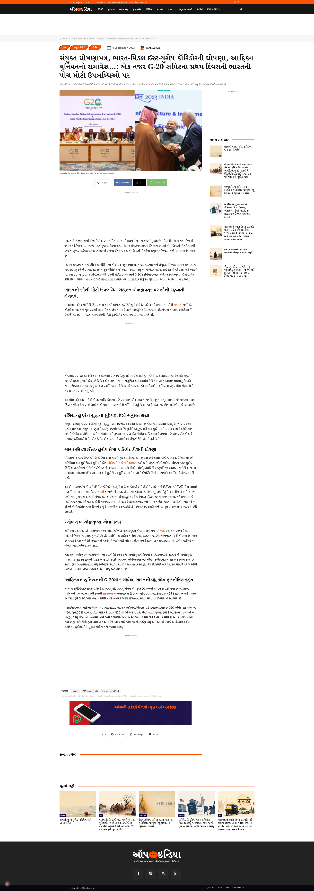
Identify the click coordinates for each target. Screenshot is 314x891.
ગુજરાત (63, 815)
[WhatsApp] (242, 2)
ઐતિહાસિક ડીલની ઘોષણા (122, 463)
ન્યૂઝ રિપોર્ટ (79, 47)
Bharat (75, 691)
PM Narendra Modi (110, 691)
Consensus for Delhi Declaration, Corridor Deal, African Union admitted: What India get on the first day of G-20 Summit (112, 696)
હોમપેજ (62, 38)
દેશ (69, 38)
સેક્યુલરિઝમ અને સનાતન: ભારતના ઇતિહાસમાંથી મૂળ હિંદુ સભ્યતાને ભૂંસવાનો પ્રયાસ (239, 190)
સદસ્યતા (108, 593)
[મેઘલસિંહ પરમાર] (143, 47)
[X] (239, 2)
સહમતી (178, 305)
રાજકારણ (143, 815)
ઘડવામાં (100, 492)
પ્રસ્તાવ (150, 612)
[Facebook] (231, 2)
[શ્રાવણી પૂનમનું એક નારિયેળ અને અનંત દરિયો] (216, 151)
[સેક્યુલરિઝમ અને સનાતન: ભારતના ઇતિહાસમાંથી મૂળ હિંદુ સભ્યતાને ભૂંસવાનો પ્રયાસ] (216, 191)
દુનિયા (181, 815)
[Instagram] (235, 2)
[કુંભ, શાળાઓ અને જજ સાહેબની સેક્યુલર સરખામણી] (216, 254)
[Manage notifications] (7, 883)
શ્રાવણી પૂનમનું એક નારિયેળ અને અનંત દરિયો (237, 148)
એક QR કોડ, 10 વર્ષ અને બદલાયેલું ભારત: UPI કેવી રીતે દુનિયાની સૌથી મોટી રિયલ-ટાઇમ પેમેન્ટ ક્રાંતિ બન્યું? (239, 271)
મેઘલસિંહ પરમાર (153, 47)
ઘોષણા (160, 531)
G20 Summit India (90, 691)
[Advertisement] (130, 348)
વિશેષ (95, 47)
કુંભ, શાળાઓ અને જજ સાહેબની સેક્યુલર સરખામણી (238, 251)
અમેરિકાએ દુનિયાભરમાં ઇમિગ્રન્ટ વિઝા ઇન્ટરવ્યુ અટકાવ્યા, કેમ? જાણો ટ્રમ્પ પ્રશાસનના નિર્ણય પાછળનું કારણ (237, 211)
